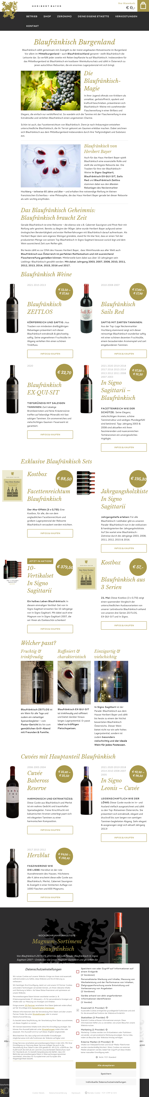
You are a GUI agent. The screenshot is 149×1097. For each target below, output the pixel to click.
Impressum (75, 1093)
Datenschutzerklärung (58, 1093)
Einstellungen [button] (39, 1014)
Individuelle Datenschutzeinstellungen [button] (106, 1082)
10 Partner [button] (30, 1005)
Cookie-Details (38, 1093)
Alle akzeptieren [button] (106, 1065)
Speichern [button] (106, 1073)
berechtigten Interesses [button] (43, 1008)
